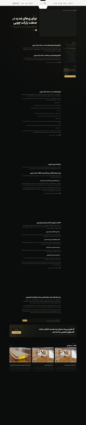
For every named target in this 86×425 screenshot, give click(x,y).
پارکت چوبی (72, 7)
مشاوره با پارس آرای (25, 320)
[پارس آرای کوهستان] (43, 3)
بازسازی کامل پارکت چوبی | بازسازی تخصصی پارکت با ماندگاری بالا (20, 365)
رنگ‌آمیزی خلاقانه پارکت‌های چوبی (72, 55)
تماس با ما (22, 3)
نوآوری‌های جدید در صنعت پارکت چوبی (71, 48)
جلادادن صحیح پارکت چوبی (48, 365)
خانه (76, 7)
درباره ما (26, 3)
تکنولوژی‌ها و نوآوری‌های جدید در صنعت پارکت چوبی (70, 45)
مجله (74, 7)
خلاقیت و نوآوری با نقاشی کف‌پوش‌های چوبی (71, 54)
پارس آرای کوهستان (37, 312)
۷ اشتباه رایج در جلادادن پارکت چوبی (70, 365)
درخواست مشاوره (70, 76)
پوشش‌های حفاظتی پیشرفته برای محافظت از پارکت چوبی (70, 51)
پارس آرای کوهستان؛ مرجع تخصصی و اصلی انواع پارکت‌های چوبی (70, 61)
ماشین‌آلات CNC (29, 58)
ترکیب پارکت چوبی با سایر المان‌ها (72, 58)
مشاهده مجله (10, 345)
